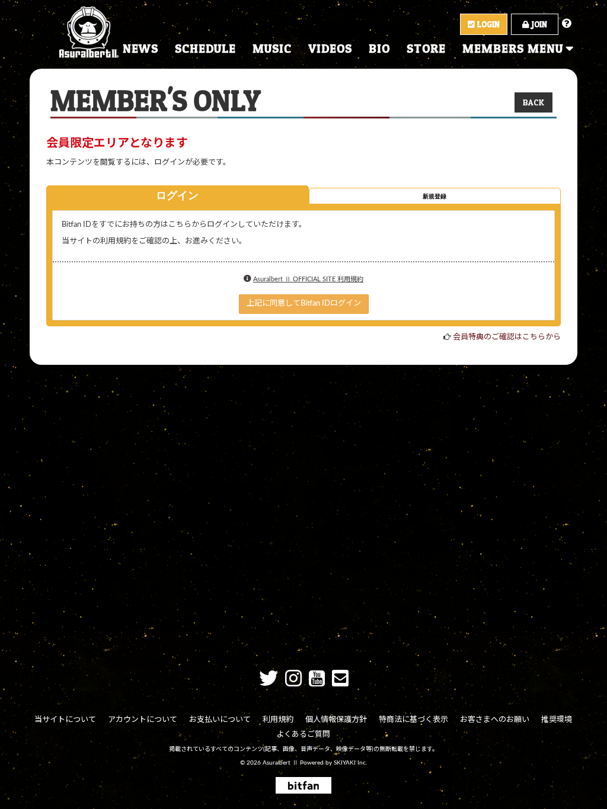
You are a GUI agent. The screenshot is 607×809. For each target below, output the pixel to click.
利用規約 (278, 720)
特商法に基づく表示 (413, 720)
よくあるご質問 (303, 735)
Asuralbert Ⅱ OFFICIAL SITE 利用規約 (308, 279)
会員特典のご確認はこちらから (507, 337)
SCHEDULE (205, 48)
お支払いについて (220, 720)
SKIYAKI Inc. (350, 763)
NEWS (140, 48)
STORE (426, 48)
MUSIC (272, 48)
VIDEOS (330, 48)
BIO (379, 48)
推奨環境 (556, 720)
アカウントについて (142, 720)
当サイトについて (65, 720)
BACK (533, 102)
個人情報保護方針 (336, 720)
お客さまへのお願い (494, 720)
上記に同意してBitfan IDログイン (304, 303)
